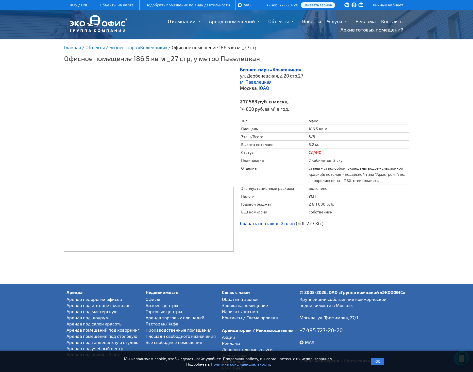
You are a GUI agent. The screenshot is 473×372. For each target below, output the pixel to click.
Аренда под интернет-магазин (99, 305)
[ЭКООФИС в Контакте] (346, 5)
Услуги (334, 21)
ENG (84, 4)
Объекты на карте (117, 4)
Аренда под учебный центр (95, 348)
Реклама (365, 21)
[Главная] (98, 30)
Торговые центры (164, 311)
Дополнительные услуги (247, 349)
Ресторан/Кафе (162, 323)
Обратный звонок (240, 299)
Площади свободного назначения (181, 336)
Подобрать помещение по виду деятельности (187, 4)
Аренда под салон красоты (94, 323)
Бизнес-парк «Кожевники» (270, 69)
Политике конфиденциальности (240, 364)
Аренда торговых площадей (175, 317)
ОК (377, 361)
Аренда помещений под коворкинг (103, 330)
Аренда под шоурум (88, 317)
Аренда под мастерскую (92, 311)
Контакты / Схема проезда (250, 317)
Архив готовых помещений (372, 29)
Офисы (153, 299)
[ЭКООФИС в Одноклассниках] (354, 5)
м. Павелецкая (255, 82)
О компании (182, 21)
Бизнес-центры (162, 305)
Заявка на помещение (245, 305)
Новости (311, 21)
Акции (228, 337)
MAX (247, 4)
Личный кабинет (388, 4)
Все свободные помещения (174, 342)
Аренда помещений (232, 21)
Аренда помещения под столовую (102, 336)
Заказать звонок (318, 5)
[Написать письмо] (360, 5)
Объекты (278, 21)
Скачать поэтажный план (267, 223)
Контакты (392, 21)
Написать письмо (240, 311)
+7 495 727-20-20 (282, 4)
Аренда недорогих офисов (94, 299)
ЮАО (264, 88)
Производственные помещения (179, 330)
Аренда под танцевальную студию (102, 342)
